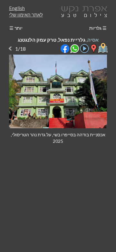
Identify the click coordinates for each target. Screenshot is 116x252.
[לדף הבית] (83, 11)
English (17, 8)
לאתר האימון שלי (26, 14)
